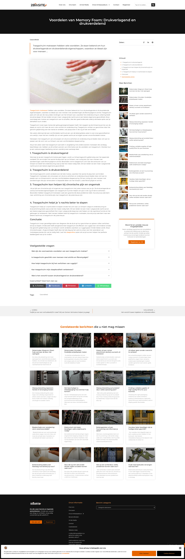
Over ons (62, 5)
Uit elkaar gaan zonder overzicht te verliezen (140, 351)
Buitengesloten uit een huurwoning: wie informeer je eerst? (107, 429)
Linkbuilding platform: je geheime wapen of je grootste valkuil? (77, 535)
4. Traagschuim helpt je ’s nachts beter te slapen (137, 72)
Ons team (72, 5)
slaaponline (70, 232)
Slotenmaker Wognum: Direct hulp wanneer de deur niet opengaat (43, 352)
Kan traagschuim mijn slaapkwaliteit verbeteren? (71, 270)
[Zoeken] (153, 4)
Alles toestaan (144, 553)
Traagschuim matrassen (39, 110)
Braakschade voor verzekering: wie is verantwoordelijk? (43, 428)
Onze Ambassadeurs (99, 5)
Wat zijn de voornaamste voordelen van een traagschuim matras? (71, 251)
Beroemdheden (74, 517)
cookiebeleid (65, 553)
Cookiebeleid (73, 527)
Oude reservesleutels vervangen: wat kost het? (140, 465)
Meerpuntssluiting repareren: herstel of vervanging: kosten (42, 389)
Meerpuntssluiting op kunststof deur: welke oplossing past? (107, 389)
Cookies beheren (169, 553)
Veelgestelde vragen (128, 77)
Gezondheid (34, 40)
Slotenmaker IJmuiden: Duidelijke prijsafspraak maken (75, 351)
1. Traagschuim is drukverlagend (132, 62)
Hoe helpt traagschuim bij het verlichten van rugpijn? (71, 263)
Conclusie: (125, 74)
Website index (73, 530)
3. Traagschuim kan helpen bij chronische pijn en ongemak (137, 68)
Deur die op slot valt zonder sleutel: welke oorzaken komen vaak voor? (75, 466)
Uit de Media (84, 5)
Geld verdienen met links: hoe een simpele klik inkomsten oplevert (77, 542)
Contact (116, 5)
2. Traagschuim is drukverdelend (132, 65)
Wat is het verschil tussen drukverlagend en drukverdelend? (71, 276)
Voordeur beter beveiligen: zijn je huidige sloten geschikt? (140, 428)
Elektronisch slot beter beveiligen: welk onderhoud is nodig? (75, 429)
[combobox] (142, 4)
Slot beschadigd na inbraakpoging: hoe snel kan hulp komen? (76, 389)
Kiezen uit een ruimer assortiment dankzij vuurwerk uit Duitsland (108, 352)
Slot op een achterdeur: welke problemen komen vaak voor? (107, 465)
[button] (180, 548)
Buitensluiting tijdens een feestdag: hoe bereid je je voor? (43, 465)
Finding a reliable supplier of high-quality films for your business (138, 389)
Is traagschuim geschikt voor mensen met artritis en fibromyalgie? (71, 257)
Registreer (126, 5)
